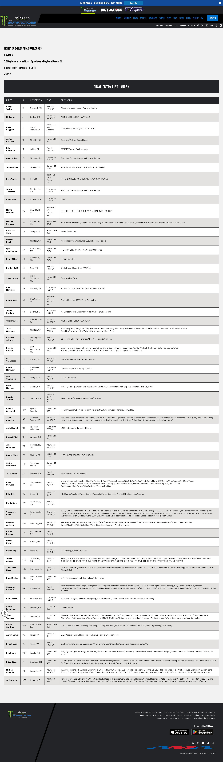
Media (188, 18)
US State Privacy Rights (204, 712)
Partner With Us (155, 712)
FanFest (183, 25)
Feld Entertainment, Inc (193, 753)
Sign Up (133, 3)
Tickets (212, 18)
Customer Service (171, 712)
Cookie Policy (158, 715)
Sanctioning (162, 718)
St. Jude (191, 25)
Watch (162, 18)
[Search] (202, 18)
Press (145, 712)
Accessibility (145, 715)
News (135, 18)
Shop (169, 18)
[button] (111, 3)
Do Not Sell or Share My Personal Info (199, 715)
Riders (118, 18)
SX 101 (181, 18)
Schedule (127, 18)
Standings (153, 18)
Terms (182, 712)
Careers (138, 712)
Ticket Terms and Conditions (181, 718)
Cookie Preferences (173, 715)
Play (175, 18)
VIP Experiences (171, 25)
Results (143, 18)
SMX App (159, 25)
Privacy (190, 712)
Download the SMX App (204, 718)
